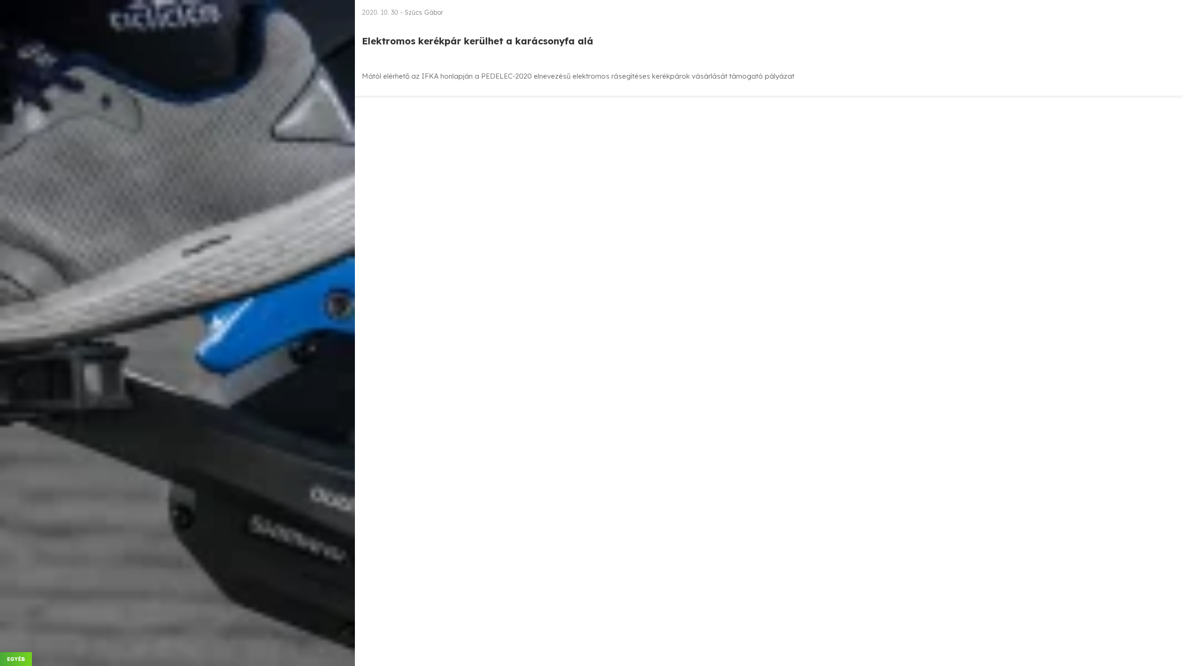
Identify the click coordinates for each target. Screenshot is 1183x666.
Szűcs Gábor (424, 12)
